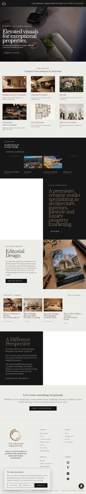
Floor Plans (43, 448)
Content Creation (45, 439)
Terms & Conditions (40, 490)
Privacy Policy (54, 490)
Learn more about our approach (18, 378)
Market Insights (45, 466)
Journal (42, 460)
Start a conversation (43, 408)
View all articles (75, 295)
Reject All (27, 485)
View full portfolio (17, 152)
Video (42, 436)
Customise (13, 485)
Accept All (41, 485)
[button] (21, 208)
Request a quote (13, 52)
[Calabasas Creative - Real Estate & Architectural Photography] (4, 3)
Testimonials (69, 442)
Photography (44, 433)
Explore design (16, 281)
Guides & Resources (46, 463)
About (66, 433)
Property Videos (45, 442)
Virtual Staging (44, 451)
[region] (27, 479)
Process (67, 439)
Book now (57, 231)
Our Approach (69, 436)
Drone (42, 445)
